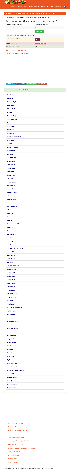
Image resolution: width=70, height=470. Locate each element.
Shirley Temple (11, 342)
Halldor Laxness (11, 182)
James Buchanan (11, 199)
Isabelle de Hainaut (12, 189)
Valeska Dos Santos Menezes (15, 370)
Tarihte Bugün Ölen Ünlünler (15, 444)
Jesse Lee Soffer (12, 206)
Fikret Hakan (10, 171)
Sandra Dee (10, 332)
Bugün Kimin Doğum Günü (54, 6)
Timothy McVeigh (12, 363)
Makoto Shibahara (12, 251)
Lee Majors (10, 241)
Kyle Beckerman (11, 234)
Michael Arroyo (11, 269)
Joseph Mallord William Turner (16, 224)
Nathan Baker (11, 290)
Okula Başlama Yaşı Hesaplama (16, 437)
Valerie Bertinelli (12, 367)
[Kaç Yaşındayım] (15, 2)
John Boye (10, 210)
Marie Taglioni (11, 255)
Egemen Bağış (11, 161)
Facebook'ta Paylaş (20, 83)
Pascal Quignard (11, 304)
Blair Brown (10, 129)
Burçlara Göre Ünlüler (14, 451)
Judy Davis (10, 227)
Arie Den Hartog (11, 109)
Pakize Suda (10, 300)
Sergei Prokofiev (12, 339)
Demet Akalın (11, 150)
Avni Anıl (9, 112)
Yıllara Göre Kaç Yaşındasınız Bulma (17, 430)
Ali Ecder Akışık (11, 102)
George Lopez (11, 175)
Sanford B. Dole (11, 335)
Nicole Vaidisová (12, 293)
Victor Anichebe (11, 374)
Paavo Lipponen (11, 297)
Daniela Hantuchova (12, 147)
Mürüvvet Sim (11, 286)
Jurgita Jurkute (11, 231)
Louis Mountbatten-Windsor (15, 248)
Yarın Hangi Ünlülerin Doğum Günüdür (18, 441)
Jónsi (8, 217)
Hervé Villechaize (12, 185)
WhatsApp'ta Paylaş (31, 83)
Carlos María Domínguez (14, 136)
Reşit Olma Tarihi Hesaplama (18, 6)
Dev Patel (10, 154)
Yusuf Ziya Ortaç (12, 384)
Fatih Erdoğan (11, 168)
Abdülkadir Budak (12, 95)
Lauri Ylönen (10, 238)
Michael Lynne (11, 276)
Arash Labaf (10, 105)
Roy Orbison (10, 318)
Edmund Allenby (11, 157)
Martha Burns (11, 258)
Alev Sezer (10, 98)
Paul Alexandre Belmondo (14, 307)
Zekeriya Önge (11, 387)
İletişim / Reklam (12, 462)
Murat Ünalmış (11, 283)
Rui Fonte (9, 325)
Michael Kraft (11, 272)
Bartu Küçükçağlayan (13, 116)
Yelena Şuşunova (12, 380)
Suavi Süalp (10, 356)
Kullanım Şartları (12, 458)
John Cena (10, 213)
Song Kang (10, 349)
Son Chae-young (11, 346)
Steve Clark (10, 353)
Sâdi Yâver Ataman (12, 328)
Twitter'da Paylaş (10, 83)
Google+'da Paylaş (42, 83)
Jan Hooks (10, 203)
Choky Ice (10, 143)
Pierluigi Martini (11, 311)
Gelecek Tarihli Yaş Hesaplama (37, 6)
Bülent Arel (10, 133)
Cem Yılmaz (10, 140)
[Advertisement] (35, 70)
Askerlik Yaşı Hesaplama (14, 434)
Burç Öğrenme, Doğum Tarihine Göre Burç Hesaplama (22, 448)
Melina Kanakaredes (13, 265)
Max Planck (10, 262)
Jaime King (10, 196)
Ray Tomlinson (11, 314)
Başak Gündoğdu (12, 119)
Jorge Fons (10, 220)
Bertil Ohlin (10, 126)
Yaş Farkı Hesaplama (13, 455)
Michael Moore (11, 279)
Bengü (9, 122)
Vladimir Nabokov (12, 377)
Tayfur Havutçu (11, 360)
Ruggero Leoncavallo (13, 321)
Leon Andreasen (11, 245)
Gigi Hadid (10, 178)
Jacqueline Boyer (12, 192)
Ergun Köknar (11, 164)
